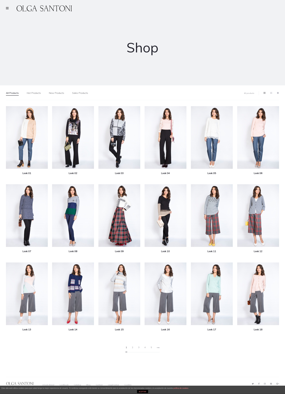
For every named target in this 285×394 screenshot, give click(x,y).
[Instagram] (265, 384)
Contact (99, 385)
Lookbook (64, 385)
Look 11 (211, 251)
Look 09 (119, 251)
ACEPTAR (142, 392)
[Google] (277, 384)
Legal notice (113, 385)
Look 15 (119, 329)
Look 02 (73, 173)
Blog (88, 385)
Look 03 (119, 173)
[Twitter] (253, 384)
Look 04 (165, 173)
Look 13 (26, 329)
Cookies (128, 385)
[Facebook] (258, 384)
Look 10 (165, 251)
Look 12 (258, 251)
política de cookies (180, 388)
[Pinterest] (271, 384)
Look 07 (26, 251)
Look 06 (258, 173)
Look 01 (26, 173)
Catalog (77, 385)
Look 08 (73, 251)
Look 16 (165, 329)
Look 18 (258, 329)
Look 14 (73, 329)
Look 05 (211, 173)
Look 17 (211, 329)
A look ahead (48, 385)
